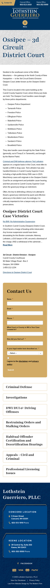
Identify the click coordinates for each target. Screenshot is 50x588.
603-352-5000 (42, 5)
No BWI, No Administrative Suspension (19, 222)
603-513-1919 (26, 5)
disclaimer (23, 361)
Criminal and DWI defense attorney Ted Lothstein (23, 161)
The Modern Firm (35, 584)
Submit (11, 370)
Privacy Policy (34, 580)
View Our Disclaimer (18, 580)
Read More (7, 245)
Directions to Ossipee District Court (17, 272)
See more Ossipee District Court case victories (23, 250)
